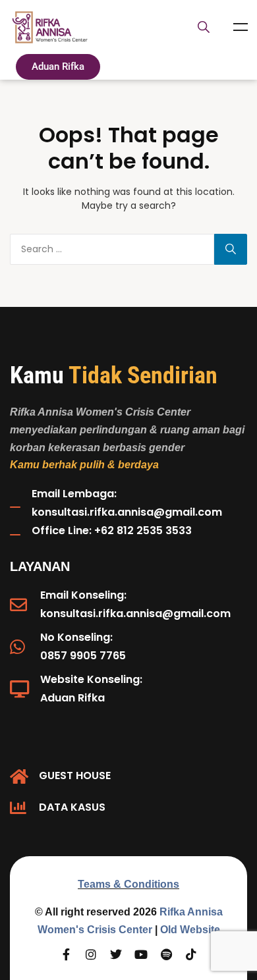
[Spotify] (166, 954)
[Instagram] (91, 954)
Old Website (190, 929)
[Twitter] (116, 954)
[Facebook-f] (66, 954)
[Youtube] (141, 954)
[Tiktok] (191, 954)
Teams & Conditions (128, 884)
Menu (240, 27)
